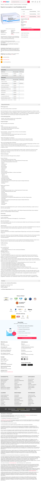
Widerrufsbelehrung (11, 409)
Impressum (28, 409)
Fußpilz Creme (30, 400)
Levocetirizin (3, 402)
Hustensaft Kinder (17, 404)
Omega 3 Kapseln (31, 386)
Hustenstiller (16, 395)
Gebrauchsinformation (5, 104)
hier (12, 54)
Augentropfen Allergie (5, 397)
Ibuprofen (2, 384)
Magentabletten (17, 387)
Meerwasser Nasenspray (18, 400)
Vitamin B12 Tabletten (32, 384)
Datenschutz (34, 409)
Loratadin (2, 403)
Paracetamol (3, 386)
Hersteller (3, 280)
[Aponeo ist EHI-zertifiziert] (11, 299)
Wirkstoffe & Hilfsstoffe (5, 67)
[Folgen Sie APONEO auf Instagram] (27, 359)
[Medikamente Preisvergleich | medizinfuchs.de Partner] (35, 299)
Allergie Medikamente (5, 395)
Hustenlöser (16, 396)
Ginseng (29, 388)
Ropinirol (12, 34)
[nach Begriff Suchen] (28, 2)
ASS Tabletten (3, 381)
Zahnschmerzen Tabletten (5, 388)
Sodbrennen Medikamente (19, 380)
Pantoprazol (30, 399)
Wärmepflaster (17, 379)
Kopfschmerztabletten (5, 379)
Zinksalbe (30, 397)
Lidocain (15, 388)
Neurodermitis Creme (32, 396)
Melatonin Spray (31, 381)
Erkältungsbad (17, 399)
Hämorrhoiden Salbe (18, 384)
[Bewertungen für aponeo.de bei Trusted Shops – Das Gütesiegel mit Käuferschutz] (6, 299)
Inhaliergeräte (16, 402)
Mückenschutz (30, 402)
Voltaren (15, 383)
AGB (6, 409)
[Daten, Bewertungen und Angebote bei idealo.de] (30, 299)
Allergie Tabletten (4, 396)
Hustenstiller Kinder (18, 403)
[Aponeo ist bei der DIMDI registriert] (16, 299)
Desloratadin (3, 404)
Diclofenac (2, 383)
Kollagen (29, 383)
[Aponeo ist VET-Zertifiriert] (20, 299)
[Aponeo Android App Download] (30, 364)
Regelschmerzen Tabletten (5, 387)
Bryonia (29, 404)
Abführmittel (16, 386)
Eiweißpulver (30, 380)
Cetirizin (2, 400)
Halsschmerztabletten (18, 397)
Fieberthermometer (31, 395)
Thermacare (16, 381)
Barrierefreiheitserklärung (25, 410)
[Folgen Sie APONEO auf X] (24, 359)
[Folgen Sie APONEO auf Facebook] (22, 359)
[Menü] (1, 1)
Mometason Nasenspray (5, 399)
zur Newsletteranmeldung (27, 338)
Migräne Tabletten (4, 380)
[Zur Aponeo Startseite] (6, 1)
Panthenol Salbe (31, 403)
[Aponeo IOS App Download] (23, 364)
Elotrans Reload (31, 379)
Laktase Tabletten (31, 387)
